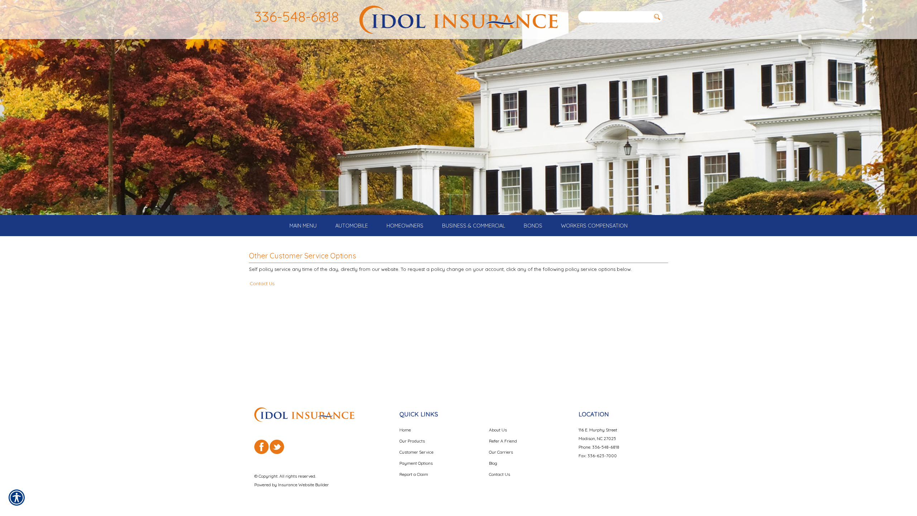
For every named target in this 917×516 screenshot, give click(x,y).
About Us (498, 430)
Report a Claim (413, 474)
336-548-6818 (296, 16)
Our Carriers (501, 452)
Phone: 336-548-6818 (598, 447)
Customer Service (416, 452)
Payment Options (416, 463)
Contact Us (262, 283)
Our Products (412, 441)
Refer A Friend (503, 441)
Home (405, 430)
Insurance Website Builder (303, 484)
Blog (493, 463)
